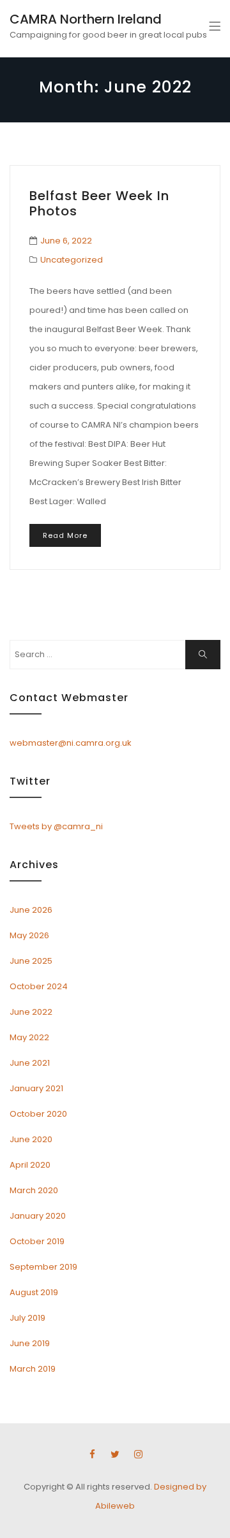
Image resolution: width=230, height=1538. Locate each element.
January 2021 (36, 1088)
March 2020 (34, 1190)
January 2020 (38, 1216)
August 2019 (34, 1292)
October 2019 (37, 1241)
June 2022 (31, 1012)
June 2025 (31, 961)
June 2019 (30, 1343)
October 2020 (38, 1114)
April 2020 (30, 1165)
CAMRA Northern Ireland (86, 19)
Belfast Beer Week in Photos (99, 203)
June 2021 (30, 1063)
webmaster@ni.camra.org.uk (71, 743)
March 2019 (33, 1369)
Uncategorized (71, 260)
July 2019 (27, 1318)
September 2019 (43, 1267)
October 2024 (39, 986)
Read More (65, 535)
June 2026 (31, 910)
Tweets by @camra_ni (56, 826)
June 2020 (31, 1139)
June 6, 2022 (66, 241)
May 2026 (29, 935)
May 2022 (29, 1037)
